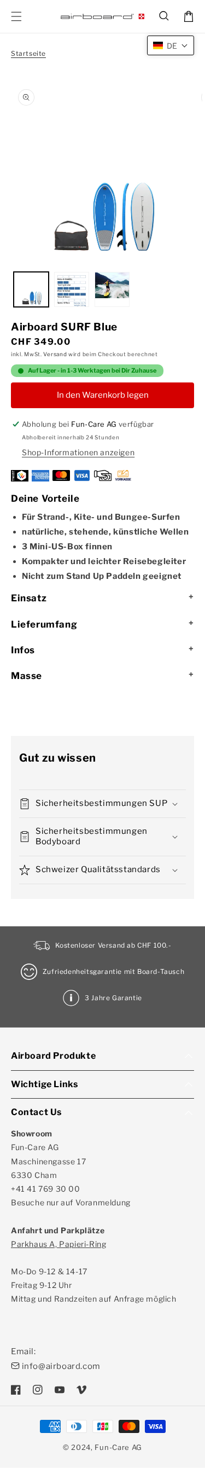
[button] (165, 16)
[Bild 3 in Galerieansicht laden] (112, 289)
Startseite (28, 53)
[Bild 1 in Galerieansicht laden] (31, 289)
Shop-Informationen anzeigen (78, 452)
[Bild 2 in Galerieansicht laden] (71, 289)
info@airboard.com (61, 1366)
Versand (55, 354)
